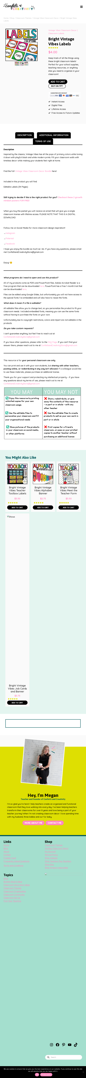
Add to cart (58, 81)
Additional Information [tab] (54, 135)
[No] (83, 1072)
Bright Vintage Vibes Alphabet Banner (43, 490)
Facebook (10, 243)
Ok (37, 1075)
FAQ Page (52, 342)
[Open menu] (81, 7)
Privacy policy (46, 1075)
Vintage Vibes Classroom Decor (62, 30)
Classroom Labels (56, 33)
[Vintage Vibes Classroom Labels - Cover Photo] (21, 45)
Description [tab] (24, 135)
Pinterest (10, 238)
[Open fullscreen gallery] (35, 59)
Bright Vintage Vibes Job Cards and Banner (17, 688)
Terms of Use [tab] (43, 141)
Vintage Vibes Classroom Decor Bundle (33, 171)
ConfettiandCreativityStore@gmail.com (22, 337)
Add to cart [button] (17, 508)
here (42, 286)
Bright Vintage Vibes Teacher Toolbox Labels (17, 490)
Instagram (10, 233)
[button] (53, 47)
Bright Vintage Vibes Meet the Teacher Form (68, 490)
